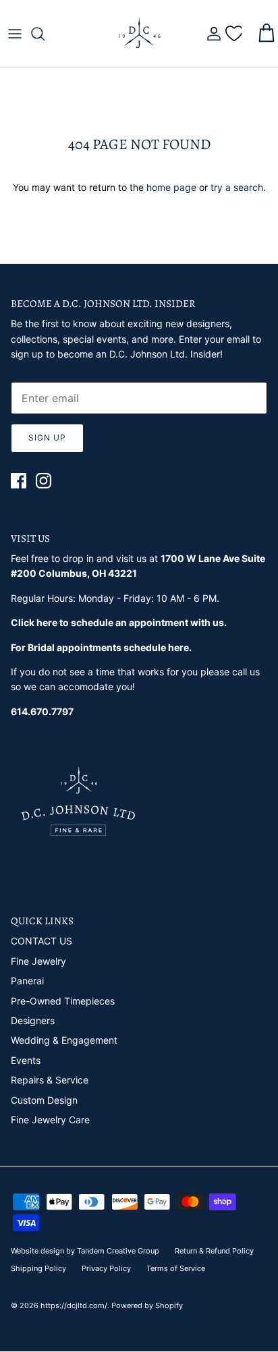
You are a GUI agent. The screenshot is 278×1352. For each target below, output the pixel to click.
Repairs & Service (49, 1080)
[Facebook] (18, 480)
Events (25, 1060)
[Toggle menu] (15, 34)
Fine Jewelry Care (50, 1119)
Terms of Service (175, 1268)
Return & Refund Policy (214, 1251)
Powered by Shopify (147, 1305)
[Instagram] (43, 480)
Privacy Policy (106, 1268)
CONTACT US (41, 941)
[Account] (210, 34)
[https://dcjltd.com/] (139, 34)
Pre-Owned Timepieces (63, 1001)
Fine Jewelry (38, 961)
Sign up (47, 437)
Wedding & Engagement (64, 1040)
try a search (237, 187)
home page (171, 187)
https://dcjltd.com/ (73, 1305)
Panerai (27, 980)
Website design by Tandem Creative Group (85, 1251)
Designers (33, 1020)
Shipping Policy (38, 1268)
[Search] (44, 34)
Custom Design (44, 1100)
